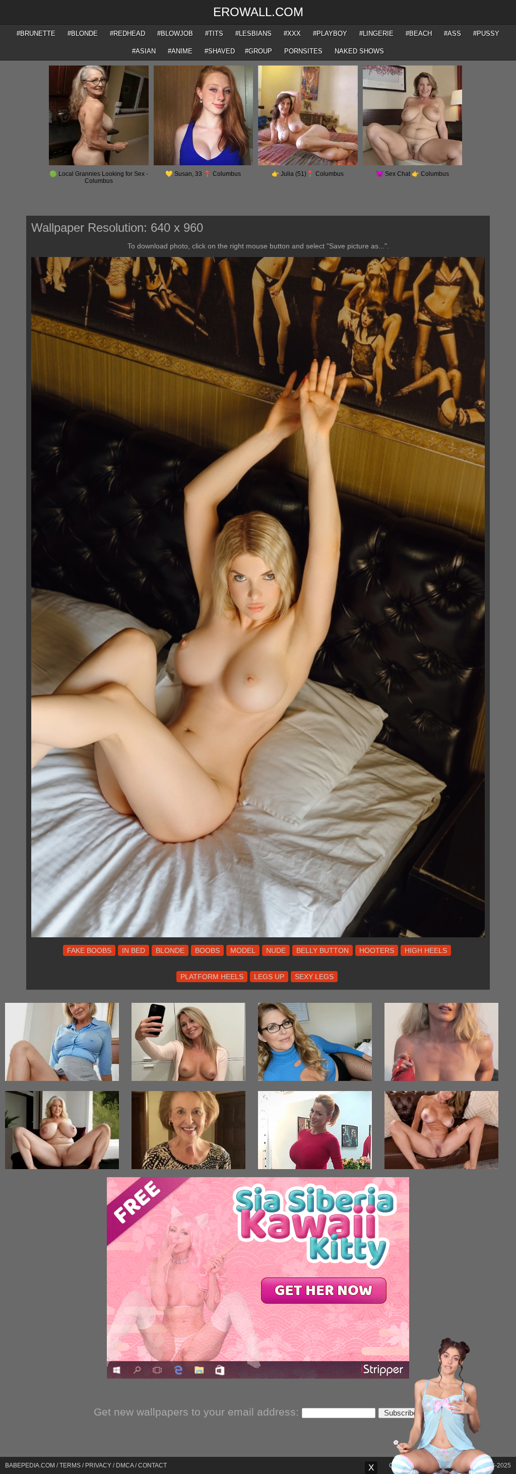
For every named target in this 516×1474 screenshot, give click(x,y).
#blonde (83, 33)
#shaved (220, 51)
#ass (452, 33)
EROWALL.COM (258, 12)
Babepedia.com (30, 1465)
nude (276, 950)
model (242, 950)
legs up (269, 977)
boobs (207, 950)
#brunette (36, 33)
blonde (170, 950)
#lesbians (253, 33)
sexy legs (314, 977)
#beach (419, 33)
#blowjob (175, 33)
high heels (426, 950)
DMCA (125, 1465)
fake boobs (89, 950)
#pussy (486, 33)
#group (258, 51)
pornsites (303, 51)
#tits (214, 33)
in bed (133, 950)
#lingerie (376, 33)
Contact (152, 1465)
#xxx (292, 33)
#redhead (127, 33)
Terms (70, 1465)
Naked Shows (359, 51)
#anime (180, 51)
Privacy (98, 1465)
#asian (144, 51)
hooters (376, 950)
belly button (322, 950)
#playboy (330, 33)
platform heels (211, 977)
